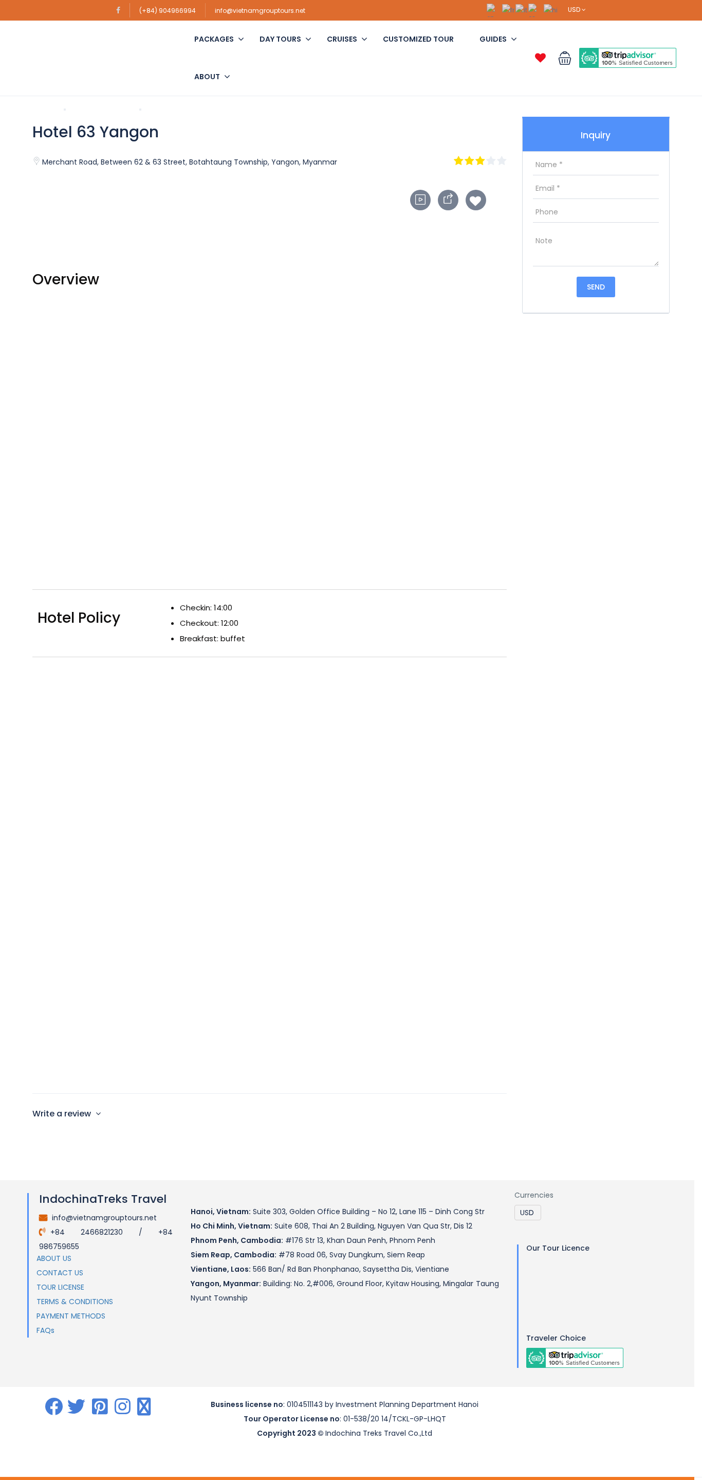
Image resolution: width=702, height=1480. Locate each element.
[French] (508, 9)
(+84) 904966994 (167, 10)
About (207, 76)
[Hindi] (551, 9)
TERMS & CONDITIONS (74, 1301)
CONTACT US (59, 1273)
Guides (493, 39)
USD (575, 9)
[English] (494, 9)
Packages (214, 39)
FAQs (45, 1330)
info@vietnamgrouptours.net (260, 10)
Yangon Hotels (102, 109)
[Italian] (521, 9)
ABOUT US (53, 1258)
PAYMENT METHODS (70, 1316)
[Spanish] (536, 9)
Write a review (62, 1114)
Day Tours (280, 39)
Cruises (342, 39)
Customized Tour (418, 39)
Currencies (533, 1195)
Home (43, 109)
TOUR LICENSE (60, 1287)
